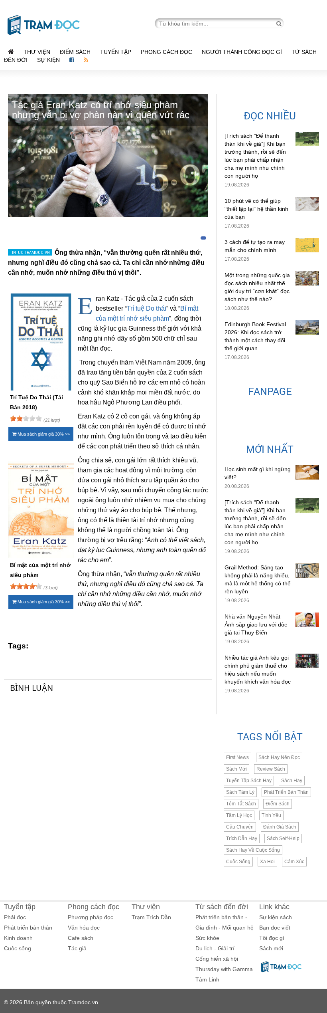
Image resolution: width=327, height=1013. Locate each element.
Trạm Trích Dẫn (151, 917)
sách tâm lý (240, 792)
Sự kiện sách (275, 917)
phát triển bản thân (286, 792)
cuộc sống (238, 861)
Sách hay (291, 780)
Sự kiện (49, 60)
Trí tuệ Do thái (146, 308)
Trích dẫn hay (241, 838)
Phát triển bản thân (28, 927)
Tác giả (77, 948)
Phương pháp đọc (90, 917)
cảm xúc (294, 861)
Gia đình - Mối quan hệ (224, 927)
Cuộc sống (17, 948)
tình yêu (271, 815)
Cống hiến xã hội (216, 959)
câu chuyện (240, 827)
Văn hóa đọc (84, 927)
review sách (270, 769)
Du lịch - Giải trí (214, 948)
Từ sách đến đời (221, 907)
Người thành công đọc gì (242, 52)
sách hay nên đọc (279, 757)
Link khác (274, 907)
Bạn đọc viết (274, 927)
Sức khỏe (207, 938)
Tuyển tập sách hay (249, 780)
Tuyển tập (115, 52)
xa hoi (267, 861)
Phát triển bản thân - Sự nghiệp (235, 917)
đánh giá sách (279, 827)
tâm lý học (239, 815)
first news (237, 757)
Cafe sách (80, 938)
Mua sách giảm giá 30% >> (43, 434)
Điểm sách (75, 52)
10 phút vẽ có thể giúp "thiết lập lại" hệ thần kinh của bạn (256, 209)
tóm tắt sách (241, 804)
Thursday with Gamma (224, 969)
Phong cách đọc (166, 52)
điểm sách (278, 804)
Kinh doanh (18, 938)
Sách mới (236, 769)
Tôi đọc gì (271, 938)
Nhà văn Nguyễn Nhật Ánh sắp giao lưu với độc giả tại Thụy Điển (256, 624)
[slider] (26, 418)
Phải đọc (15, 917)
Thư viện (37, 52)
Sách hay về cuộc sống (253, 850)
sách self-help (283, 838)
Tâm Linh (207, 979)
